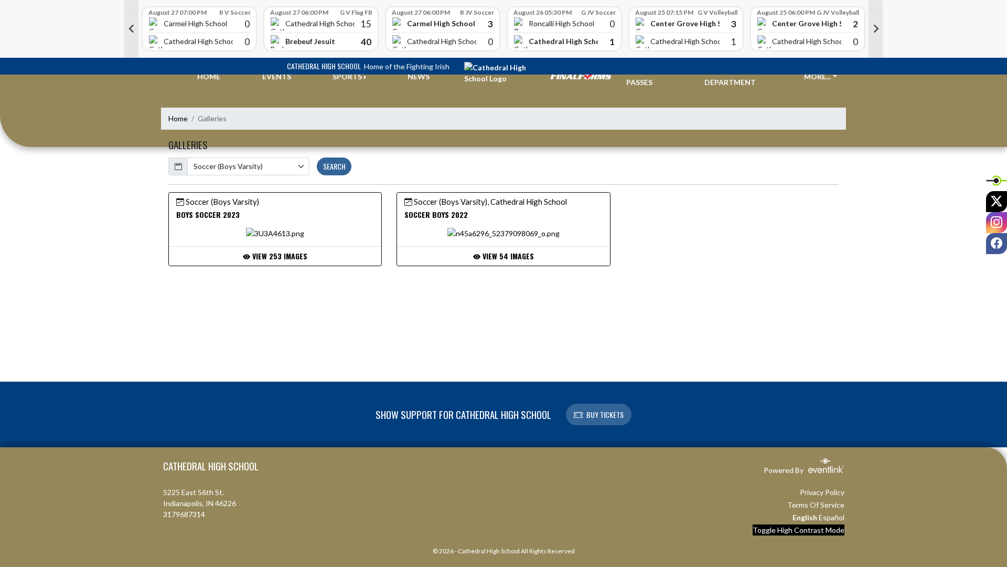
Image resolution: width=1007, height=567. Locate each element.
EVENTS (276, 76)
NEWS (419, 76)
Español (831, 517)
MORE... (817, 76)
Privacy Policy (822, 492)
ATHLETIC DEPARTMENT (730, 77)
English (804, 517)
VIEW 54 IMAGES (507, 255)
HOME (208, 76)
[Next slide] (876, 29)
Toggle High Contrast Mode (798, 530)
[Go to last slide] (131, 29)
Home (178, 118)
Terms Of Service (815, 504)
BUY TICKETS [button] (605, 414)
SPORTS (347, 76)
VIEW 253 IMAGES (278, 255)
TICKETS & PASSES (645, 77)
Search (334, 166)
